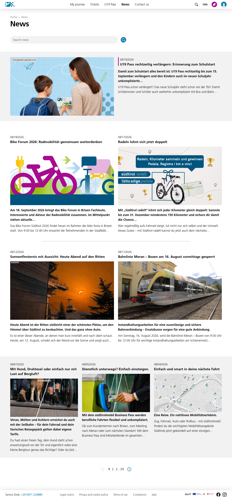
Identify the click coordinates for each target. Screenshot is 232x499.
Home (13, 17)
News (125, 4)
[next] (129, 469)
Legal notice (67, 494)
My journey (77, 4)
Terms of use (120, 494)
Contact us (142, 4)
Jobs (154, 494)
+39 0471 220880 (31, 494)
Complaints (139, 494)
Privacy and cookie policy (93, 494)
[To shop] (215, 4)
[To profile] (226, 4)
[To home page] (7, 4)
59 (122, 469)
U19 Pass (110, 4)
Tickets (94, 4)
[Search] (196, 4)
